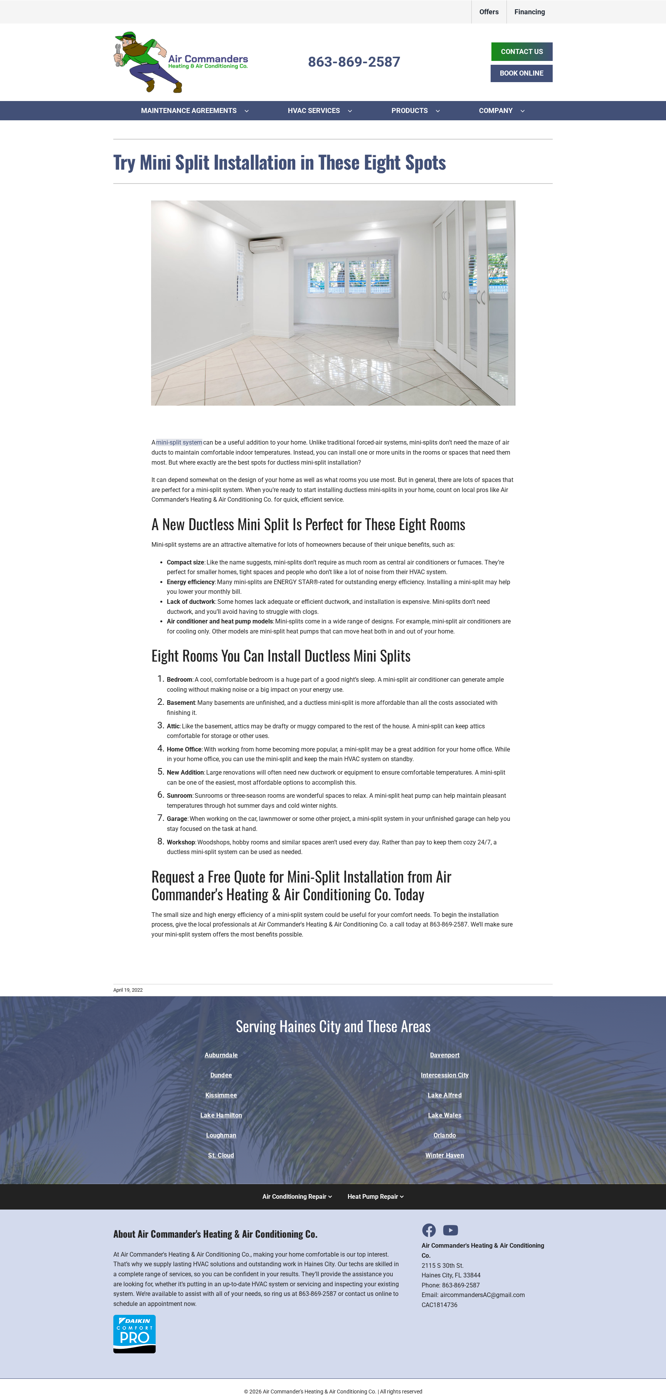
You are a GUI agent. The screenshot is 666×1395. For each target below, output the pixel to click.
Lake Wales (444, 1115)
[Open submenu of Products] (442, 110)
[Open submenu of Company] (526, 110)
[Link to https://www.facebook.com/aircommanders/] (429, 1230)
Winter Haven (445, 1155)
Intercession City (445, 1075)
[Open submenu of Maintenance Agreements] (250, 110)
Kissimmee (221, 1095)
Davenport (444, 1055)
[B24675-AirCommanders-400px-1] (180, 34)
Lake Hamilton (221, 1115)
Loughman (221, 1135)
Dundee (221, 1075)
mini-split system (179, 442)
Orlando (445, 1135)
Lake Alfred (445, 1095)
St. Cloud (221, 1155)
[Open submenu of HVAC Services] (354, 110)
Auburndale (221, 1055)
